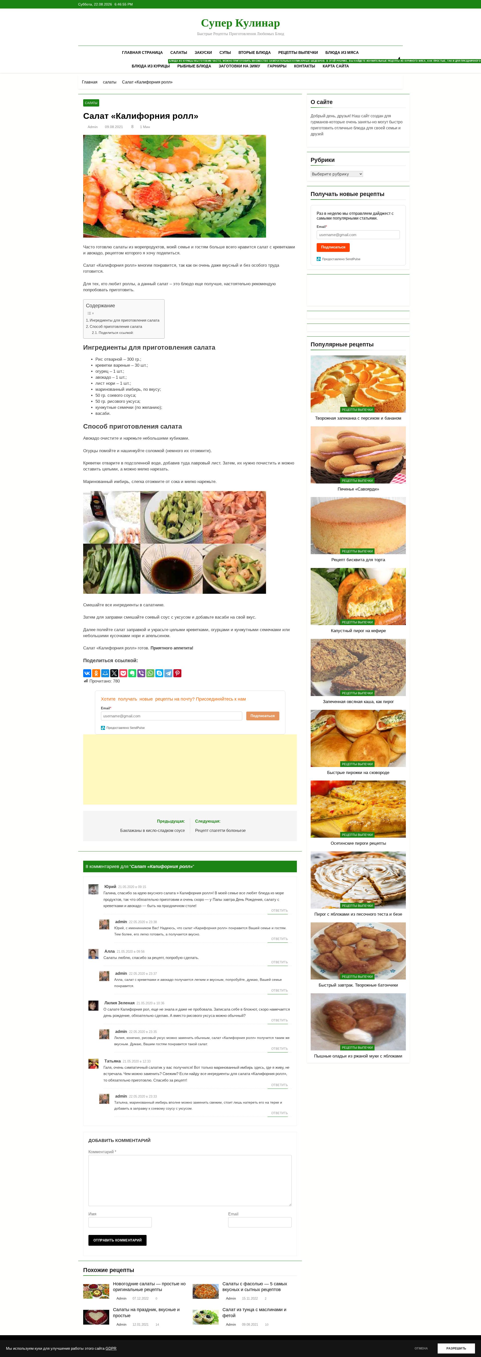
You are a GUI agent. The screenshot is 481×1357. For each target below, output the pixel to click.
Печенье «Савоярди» (358, 489)
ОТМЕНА (421, 1348)
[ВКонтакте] (87, 673)
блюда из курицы (153, 64)
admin (93, 127)
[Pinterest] (177, 673)
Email (233, 1214)
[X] (114, 673)
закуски (203, 52)
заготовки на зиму (239, 66)
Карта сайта (336, 66)
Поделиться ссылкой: (116, 333)
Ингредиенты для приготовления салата (124, 320)
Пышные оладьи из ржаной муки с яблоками (358, 1056)
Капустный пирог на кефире (358, 630)
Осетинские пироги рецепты (358, 843)
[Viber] (141, 673)
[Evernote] (132, 673)
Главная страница (142, 52)
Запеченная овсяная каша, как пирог (358, 701)
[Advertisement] (190, 769)
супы (225, 52)
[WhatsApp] (150, 673)
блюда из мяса (342, 52)
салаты (178, 52)
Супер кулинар (240, 23)
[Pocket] (123, 673)
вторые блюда (254, 52)
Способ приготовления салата (116, 326)
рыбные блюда (194, 66)
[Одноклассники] (96, 673)
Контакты (304, 66)
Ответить (279, 910)
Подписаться (263, 716)
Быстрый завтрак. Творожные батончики (358, 985)
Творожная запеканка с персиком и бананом (358, 418)
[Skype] (159, 673)
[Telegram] (168, 673)
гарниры (277, 66)
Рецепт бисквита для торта (358, 559)
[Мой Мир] (105, 673)
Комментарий (102, 1152)
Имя (92, 1214)
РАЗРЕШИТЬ (456, 1348)
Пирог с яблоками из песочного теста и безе (358, 914)
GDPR (110, 1348)
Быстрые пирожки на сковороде (358, 772)
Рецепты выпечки (298, 52)
